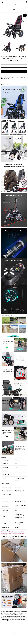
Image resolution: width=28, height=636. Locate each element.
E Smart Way (14, 4)
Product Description (5, 84)
